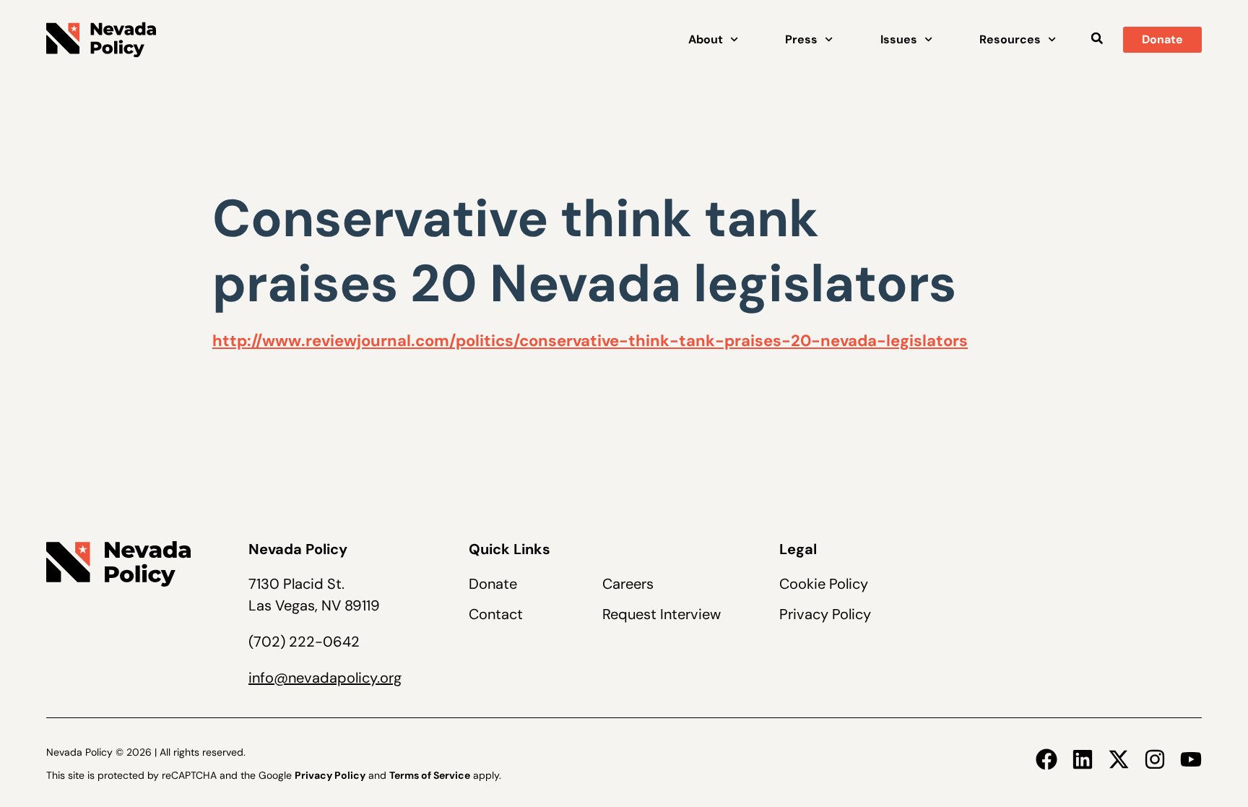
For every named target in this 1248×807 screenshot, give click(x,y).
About (705, 39)
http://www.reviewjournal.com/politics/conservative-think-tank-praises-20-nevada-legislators (590, 340)
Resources (1010, 39)
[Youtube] (1191, 759)
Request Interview (661, 614)
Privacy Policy (825, 614)
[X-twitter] (1119, 759)
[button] (1097, 38)
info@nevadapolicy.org (325, 677)
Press (801, 39)
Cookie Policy (823, 583)
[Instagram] (1155, 759)
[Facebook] (1046, 759)
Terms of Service (429, 775)
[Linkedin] (1082, 759)
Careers (628, 583)
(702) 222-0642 (304, 641)
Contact (496, 614)
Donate (493, 583)
